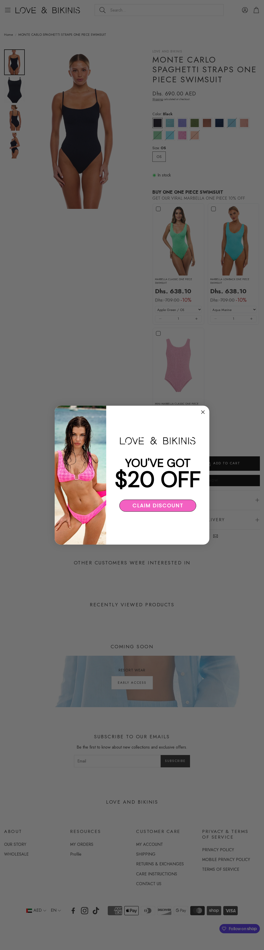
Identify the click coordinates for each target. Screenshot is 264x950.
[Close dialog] (203, 412)
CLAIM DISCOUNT (158, 505)
